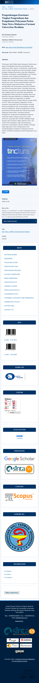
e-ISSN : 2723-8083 (10, 354)
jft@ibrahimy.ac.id (21, 618)
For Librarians (8, 577)
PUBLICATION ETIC (10, 282)
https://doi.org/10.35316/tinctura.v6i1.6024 (19, 47)
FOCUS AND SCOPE (11, 262)
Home (3, 7)
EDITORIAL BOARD (10, 254)
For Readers (7, 571)
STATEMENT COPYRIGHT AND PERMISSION (19, 298)
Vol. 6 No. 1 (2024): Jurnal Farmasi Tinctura (14, 9)
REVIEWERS (8, 258)
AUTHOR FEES (9, 306)
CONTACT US (8, 310)
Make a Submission (12, 592)
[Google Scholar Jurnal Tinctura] (19, 462)
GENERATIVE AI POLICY (12, 302)
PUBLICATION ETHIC (11, 266)
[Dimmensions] (26, 648)
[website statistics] (19, 436)
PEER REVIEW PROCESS (12, 270)
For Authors (7, 574)
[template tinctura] (14, 379)
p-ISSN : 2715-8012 (10, 340)
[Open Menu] (2, 2)
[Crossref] (13, 648)
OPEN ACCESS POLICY (12, 290)
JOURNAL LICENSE (10, 286)
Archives (10, 7)
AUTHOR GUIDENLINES (12, 274)
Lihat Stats (19, 438)
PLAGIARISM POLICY (11, 294)
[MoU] (19, 551)
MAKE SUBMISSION (10, 278)
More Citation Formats (10, 221)
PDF (6, 192)
